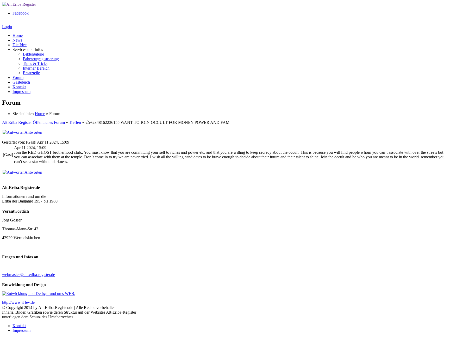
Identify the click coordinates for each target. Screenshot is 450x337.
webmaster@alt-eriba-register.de (28, 274)
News (17, 40)
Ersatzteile (31, 73)
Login (7, 26)
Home (17, 35)
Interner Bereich (36, 68)
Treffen (75, 122)
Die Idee (19, 45)
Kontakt (19, 87)
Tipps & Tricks (35, 63)
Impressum (21, 91)
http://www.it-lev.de (18, 302)
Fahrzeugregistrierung (41, 59)
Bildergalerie (33, 54)
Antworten (33, 132)
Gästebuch (21, 82)
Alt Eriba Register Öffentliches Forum (33, 122)
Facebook (20, 13)
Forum (17, 77)
